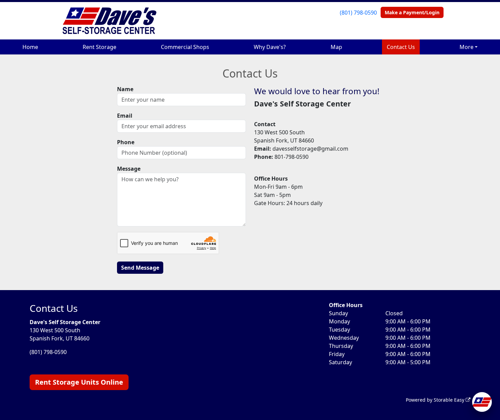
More (466, 47)
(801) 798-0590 (358, 12)
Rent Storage (99, 47)
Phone (125, 142)
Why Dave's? (270, 47)
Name (125, 89)
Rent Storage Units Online (79, 382)
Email (124, 115)
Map (336, 47)
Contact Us (401, 47)
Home (30, 47)
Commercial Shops (185, 47)
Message (128, 168)
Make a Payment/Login (412, 12)
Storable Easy (450, 400)
